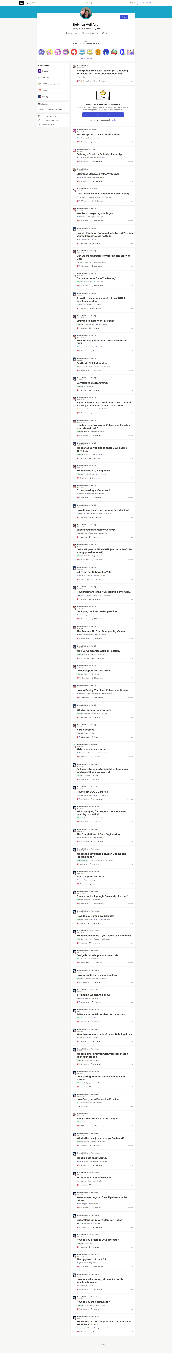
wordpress (81, 347)
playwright (81, 77)
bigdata (85, 1161)
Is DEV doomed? (86, 729)
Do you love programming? (92, 382)
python (79, 880)
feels (103, 1305)
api (103, 157)
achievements (88, 634)
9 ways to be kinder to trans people (97, 1118)
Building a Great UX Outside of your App (100, 154)
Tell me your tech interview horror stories (101, 1014)
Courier (93, 129)
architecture (81, 409)
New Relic (94, 189)
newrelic (100, 197)
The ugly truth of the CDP (91, 1259)
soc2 (96, 795)
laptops (97, 1328)
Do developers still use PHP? (93, 670)
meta (86, 733)
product (96, 138)
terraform (80, 262)
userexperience (86, 138)
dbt (94, 837)
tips (91, 1285)
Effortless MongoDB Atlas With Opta (98, 173)
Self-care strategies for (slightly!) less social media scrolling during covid (103, 770)
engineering (94, 1161)
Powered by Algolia (85, 3)
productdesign (95, 157)
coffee (104, 713)
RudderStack (95, 764)
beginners (91, 1181)
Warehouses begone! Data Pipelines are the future (102, 1199)
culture (92, 733)
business (87, 978)
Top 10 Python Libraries (90, 876)
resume (98, 634)
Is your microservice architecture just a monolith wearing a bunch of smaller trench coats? (105, 404)
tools (93, 454)
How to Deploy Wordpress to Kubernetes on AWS (102, 342)
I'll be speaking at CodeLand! (93, 490)
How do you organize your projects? (98, 1239)
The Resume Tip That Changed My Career (101, 631)
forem (101, 493)
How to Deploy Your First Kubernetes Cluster (103, 690)
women (88, 998)
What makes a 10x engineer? (93, 470)
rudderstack (104, 795)
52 (99, 658)
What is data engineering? (92, 1157)
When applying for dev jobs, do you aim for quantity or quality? (102, 813)
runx (84, 177)
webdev (87, 556)
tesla (99, 304)
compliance (88, 795)
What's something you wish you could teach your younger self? (102, 1055)
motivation (107, 513)
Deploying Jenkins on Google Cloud (97, 611)
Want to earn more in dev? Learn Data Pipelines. (104, 1034)
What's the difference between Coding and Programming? (101, 855)
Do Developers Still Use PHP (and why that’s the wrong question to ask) (104, 551)
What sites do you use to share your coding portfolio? (102, 449)
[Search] (28, 3)
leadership (97, 595)
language (109, 860)
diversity (101, 654)
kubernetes (100, 177)
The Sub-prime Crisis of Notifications (98, 134)
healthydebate (99, 282)
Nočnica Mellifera (82, 66)
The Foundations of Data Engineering (98, 834)
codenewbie (81, 493)
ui (89, 959)
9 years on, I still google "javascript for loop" (102, 896)
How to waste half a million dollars (97, 975)
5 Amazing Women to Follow (93, 994)
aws (78, 239)
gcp (85, 615)
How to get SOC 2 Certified (92, 791)
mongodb (91, 177)
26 (98, 560)
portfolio (99, 454)
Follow (124, 17)
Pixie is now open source (91, 749)
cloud (103, 575)
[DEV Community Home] (21, 3)
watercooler (81, 304)
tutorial (99, 1181)
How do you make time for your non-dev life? (103, 510)
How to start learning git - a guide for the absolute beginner (100, 1281)
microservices (107, 693)
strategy (95, 978)
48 (99, 1126)
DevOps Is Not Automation (92, 363)
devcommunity (92, 493)
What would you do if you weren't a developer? (104, 935)
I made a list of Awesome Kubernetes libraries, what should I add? (103, 427)
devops (108, 197)
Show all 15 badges (86, 58)
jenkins (79, 615)
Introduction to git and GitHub (94, 1177)
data (79, 837)
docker (96, 575)
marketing (88, 1263)
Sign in (113, 120)
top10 (86, 880)
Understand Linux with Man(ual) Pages (99, 1220)
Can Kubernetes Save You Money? (97, 278)
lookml (99, 837)
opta (79, 177)
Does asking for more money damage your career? (101, 1078)
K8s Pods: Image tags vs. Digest (95, 213)
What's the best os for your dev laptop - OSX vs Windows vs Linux (104, 1323)
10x (97, 474)
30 (98, 903)
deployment (86, 239)
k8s (88, 217)
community (96, 998)
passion (87, 654)
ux (78, 138)
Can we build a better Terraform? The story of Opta (103, 257)
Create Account (103, 115)
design (79, 959)
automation (105, 366)
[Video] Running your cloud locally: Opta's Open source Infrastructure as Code (105, 234)
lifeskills (87, 713)
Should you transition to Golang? (96, 529)
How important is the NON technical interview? (104, 591)
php (93, 556)
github (86, 431)
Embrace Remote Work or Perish (95, 320)
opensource (96, 693)
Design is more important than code (97, 955)
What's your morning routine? (94, 710)
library (92, 880)
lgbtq (92, 1122)
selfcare (87, 775)
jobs (104, 634)
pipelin (84, 1204)
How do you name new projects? (95, 916)
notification (85, 157)
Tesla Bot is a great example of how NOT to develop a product (101, 300)
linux (79, 1223)
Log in (132, 3)
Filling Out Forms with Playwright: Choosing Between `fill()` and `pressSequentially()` (102, 72)
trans (86, 1122)
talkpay (87, 1083)
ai (94, 304)
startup (97, 366)
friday (96, 1018)
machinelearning (86, 1102)
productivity (88, 366)
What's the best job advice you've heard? (100, 1138)
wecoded (80, 998)
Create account (145, 3)
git (78, 1181)
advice (93, 1141)
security (80, 795)
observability (81, 197)
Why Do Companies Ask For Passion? (98, 650)
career (89, 304)
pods (93, 217)
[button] (41, 52)
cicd (94, 239)
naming (97, 919)
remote (98, 324)
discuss (80, 282)
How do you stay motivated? (93, 1301)
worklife (95, 775)
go (85, 533)
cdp (95, 1263)
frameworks (92, 533)
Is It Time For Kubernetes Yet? (94, 572)
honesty (87, 899)
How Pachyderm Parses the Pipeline (98, 1099)
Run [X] (93, 208)
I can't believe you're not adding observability (103, 193)
